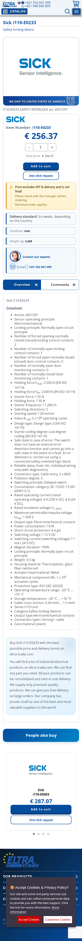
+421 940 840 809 (37, 6)
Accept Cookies (29, 919)
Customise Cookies (58, 919)
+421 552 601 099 (40, 267)
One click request (41, 176)
